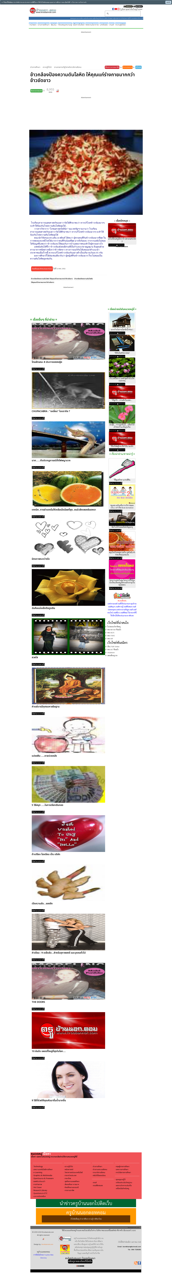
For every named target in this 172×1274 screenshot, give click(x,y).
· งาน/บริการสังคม (98, 1172)
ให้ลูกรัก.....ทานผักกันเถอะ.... (122, 400)
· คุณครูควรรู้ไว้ (120, 1179)
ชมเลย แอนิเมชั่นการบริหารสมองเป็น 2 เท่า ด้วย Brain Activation (122, 506)
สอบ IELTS (110, 633)
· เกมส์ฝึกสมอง (97, 1185)
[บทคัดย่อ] (103, 24)
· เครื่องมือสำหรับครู (122, 1188)
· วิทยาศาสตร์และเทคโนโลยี (73, 1172)
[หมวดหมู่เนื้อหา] (79, 24)
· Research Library (40, 1190)
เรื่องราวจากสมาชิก (112, 67)
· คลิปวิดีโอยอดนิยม (99, 1175)
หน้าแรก (138, 67)
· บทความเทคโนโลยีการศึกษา (43, 1169)
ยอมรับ (168, 2)
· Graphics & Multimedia (42, 1175)
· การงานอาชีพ (69, 1190)
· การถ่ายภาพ (37, 1184)
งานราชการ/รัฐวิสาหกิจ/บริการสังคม (67, 67)
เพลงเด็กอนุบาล (112, 655)
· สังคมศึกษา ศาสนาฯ (71, 1184)
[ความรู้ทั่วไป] (120, 24)
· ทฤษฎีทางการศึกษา (122, 1166)
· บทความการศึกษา (121, 1169)
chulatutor (111, 652)
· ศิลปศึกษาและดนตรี (71, 1187)
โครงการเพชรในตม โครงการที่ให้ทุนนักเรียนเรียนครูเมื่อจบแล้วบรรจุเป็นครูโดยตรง (122, 582)
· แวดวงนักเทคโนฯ (39, 1196)
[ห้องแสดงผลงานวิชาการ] (92, 24)
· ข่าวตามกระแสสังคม (99, 1169)
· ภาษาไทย (67, 1178)
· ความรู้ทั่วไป (68, 1166)
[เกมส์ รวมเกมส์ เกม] (112, 24)
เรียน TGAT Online (113, 646)
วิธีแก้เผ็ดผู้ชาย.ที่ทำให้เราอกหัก (122, 446)
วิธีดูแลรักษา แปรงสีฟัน (122, 480)
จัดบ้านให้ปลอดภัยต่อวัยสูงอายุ (122, 527)
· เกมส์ (94, 1182)
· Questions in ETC (40, 1193)
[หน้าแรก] (33, 24)
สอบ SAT (110, 638)
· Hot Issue (37, 1187)
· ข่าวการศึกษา (97, 1166)
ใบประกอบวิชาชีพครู (114, 627)
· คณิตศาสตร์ (68, 1169)
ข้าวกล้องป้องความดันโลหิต (83, 279)
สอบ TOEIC (111, 636)
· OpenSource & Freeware (43, 1178)
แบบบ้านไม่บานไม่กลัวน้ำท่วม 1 (122, 329)
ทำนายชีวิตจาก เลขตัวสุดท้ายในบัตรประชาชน (122, 379)
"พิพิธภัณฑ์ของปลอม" (122, 353)
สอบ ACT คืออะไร (112, 649)
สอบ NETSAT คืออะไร (114, 630)
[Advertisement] (86, 47)
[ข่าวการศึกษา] (43, 24)
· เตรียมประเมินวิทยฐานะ (123, 1182)
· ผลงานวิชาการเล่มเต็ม (123, 1185)
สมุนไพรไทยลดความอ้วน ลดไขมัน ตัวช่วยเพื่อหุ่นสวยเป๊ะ (122, 553)
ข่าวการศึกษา (35, 67)
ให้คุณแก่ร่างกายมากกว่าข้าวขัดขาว (42, 282)
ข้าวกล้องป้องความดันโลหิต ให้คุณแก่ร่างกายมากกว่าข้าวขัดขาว (52, 279)
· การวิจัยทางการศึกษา (123, 1172)
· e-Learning (37, 1172)
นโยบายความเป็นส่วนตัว (79, 2)
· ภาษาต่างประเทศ (70, 1175)
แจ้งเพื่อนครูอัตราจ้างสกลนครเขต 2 (122, 240)
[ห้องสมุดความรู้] (65, 24)
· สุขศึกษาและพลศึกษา (71, 1181)
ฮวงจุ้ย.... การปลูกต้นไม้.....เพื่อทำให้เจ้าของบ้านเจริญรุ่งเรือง (122, 425)
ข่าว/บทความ (127, 67)
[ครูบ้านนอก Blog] (53, 24)
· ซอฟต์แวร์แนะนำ (39, 1181)
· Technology (38, 1166)
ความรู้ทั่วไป (47, 67)
